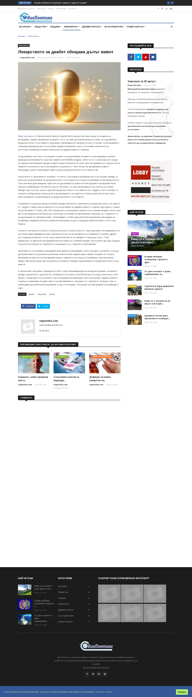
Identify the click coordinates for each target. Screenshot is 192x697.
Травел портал (135, 26)
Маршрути (132, 286)
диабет (32, 294)
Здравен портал (91, 26)
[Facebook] (158, 8)
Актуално (25, 26)
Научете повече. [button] (104, 692)
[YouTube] (105, 674)
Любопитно (71, 26)
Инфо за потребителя (102, 357)
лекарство (42, 294)
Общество (40, 26)
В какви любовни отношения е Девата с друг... (156, 259)
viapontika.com (28, 57)
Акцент (135, 234)
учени (52, 294)
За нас (51, 8)
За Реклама (61, 8)
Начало (21, 36)
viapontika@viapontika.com (51, 325)
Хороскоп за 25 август (142, 81)
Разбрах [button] (182, 692)
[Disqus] (69, 439)
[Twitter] (162, 8)
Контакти (72, 8)
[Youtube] (166, 8)
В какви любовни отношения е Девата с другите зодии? (60, 3)
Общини (55, 26)
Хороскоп (41, 8)
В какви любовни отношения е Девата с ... (44, 603)
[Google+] (99, 674)
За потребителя (113, 26)
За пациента (62, 357)
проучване (28, 136)
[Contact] (171, 8)
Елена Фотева (134, 85)
